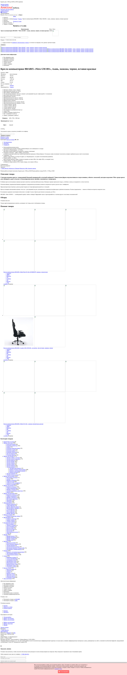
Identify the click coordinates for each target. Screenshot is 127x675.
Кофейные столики (11, 557)
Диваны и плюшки (11, 525)
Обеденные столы (11, 565)
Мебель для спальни (9, 485)
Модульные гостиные (11, 477)
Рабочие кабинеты (11, 504)
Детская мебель (7, 617)
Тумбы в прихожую (11, 496)
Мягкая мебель (7, 517)
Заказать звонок (5, 4)
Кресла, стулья (7, 568)
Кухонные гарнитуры (11, 445)
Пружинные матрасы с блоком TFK (15, 548)
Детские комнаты (10, 465)
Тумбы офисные (10, 505)
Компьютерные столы (11, 564)
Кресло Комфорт (10, 526)
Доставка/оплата (8, 142)
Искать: (2, 15)
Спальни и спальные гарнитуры (14, 490)
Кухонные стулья (10, 577)
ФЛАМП (17, 599)
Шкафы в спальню (11, 489)
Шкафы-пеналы (10, 536)
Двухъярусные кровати (15, 468)
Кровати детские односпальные (17, 469)
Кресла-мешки (10, 524)
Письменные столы (11, 561)
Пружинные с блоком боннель (14, 549)
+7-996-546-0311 (5, 5)
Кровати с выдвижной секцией (17, 471)
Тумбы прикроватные (11, 488)
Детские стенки (10, 464)
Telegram (9, 632)
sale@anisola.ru (4, 631)
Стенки (8, 478)
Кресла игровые (10, 139)
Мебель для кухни (8, 443)
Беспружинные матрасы (12, 544)
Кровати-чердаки (13, 472)
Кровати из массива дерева (13, 516)
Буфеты (8, 447)
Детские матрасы (10, 545)
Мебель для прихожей (9, 493)
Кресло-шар (9, 530)
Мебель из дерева (8, 514)
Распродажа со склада (9, 441)
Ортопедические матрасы (12, 546)
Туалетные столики (11, 566)
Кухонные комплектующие (13, 448)
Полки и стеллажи (11, 484)
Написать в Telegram (14, 168)
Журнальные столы (11, 562)
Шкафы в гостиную (11, 480)
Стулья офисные (10, 509)
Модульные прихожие (12, 498)
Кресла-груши (10, 528)
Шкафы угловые (10, 538)
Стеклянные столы (11, 560)
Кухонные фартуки (11, 455)
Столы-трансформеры (11, 558)
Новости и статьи (8, 607)
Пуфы (7, 533)
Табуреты (8, 570)
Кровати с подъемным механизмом (15, 552)
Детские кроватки (11, 473)
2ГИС (16, 600)
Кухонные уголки (10, 449)
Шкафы (5, 534)
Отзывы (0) (6, 144)
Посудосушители (10, 453)
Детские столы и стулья (12, 475)
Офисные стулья (10, 574)
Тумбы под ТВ (10, 481)
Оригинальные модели (12, 532)
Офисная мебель (8, 502)
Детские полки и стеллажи (13, 459)
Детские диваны (10, 463)
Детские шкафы (10, 461)
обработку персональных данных (20, 42)
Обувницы (9, 501)
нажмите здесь (58, 668)
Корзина (4, 12)
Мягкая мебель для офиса (12, 508)
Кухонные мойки (10, 451)
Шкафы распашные (11, 537)
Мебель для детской (8, 456)
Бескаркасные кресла (9, 522)
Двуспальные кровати (11, 553)
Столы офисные (10, 512)
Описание (6, 143)
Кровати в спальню (11, 486)
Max (14, 632)
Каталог (6, 605)
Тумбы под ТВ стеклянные (13, 482)
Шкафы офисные (10, 513)
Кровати (6, 550)
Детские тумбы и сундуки (13, 457)
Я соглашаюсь (64, 671)
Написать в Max (24, 168)
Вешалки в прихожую (11, 494)
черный (12, 85)
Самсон (12, 87)
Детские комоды (10, 460)
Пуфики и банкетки (11, 518)
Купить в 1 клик (17, 21)
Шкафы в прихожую (11, 497)
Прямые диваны (10, 520)
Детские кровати (10, 467)
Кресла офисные (10, 510)
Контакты (6, 612)
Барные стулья (10, 573)
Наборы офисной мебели (12, 506)
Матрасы (6, 541)
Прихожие (9, 500)
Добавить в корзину (5, 135)
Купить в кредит (5, 138)
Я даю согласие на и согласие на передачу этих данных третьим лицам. (28, 42)
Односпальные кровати (12, 554)
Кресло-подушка (10, 529)
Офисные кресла (10, 576)
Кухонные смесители (11, 452)
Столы (5, 556)
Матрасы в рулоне (11, 542)
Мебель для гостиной (9, 476)
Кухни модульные (11, 444)
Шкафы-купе (9, 540)
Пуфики (8, 572)
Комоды (8, 492)
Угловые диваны (10, 521)
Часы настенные (8, 578)
